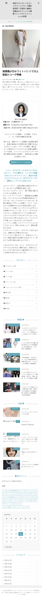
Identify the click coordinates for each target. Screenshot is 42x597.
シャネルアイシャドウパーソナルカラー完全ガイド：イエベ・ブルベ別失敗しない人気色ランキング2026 (29, 331)
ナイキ (15, 494)
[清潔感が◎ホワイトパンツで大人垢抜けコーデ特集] (21, 67)
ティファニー (27, 497)
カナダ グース (23, 494)
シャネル (5, 491)
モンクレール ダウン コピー (13, 191)
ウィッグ (9, 271)
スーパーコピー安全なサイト (13, 235)
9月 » (10, 547)
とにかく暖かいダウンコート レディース (16, 507)
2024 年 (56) (8, 567)
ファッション (10, 282)
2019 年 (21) (8, 584)
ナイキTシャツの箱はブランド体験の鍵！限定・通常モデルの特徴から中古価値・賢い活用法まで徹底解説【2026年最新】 (30, 391)
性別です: (17, 122)
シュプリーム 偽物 (10, 223)
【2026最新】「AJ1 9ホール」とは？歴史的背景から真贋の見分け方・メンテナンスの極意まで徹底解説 (29, 360)
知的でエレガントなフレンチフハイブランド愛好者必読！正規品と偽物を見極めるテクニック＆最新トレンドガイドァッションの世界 (22, 10)
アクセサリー (10, 266)
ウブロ (34, 500)
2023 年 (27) (8, 570)
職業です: (6, 125)
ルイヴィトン (7, 494)
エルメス (5, 497)
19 (21, 534)
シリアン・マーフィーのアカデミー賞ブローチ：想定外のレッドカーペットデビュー (29, 440)
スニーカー (18, 504)
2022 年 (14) (8, 573)
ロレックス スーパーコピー (13, 196)
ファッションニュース (13, 287)
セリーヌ (18, 497)
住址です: (7, 128)
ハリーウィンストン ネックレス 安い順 (30, 413)
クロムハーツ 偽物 (10, 208)
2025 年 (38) (8, 563)
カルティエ (6, 500)
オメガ (35, 497)
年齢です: (6, 122)
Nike (11, 497)
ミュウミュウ (16, 500)
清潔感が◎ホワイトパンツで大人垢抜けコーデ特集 (20, 72)
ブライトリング (8, 504)
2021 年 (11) (8, 577)
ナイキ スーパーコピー (11, 230)
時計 (8, 292)
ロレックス (21, 491)
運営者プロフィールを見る (21, 162)
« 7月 (6, 547)
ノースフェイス (32, 491)
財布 (7, 303)
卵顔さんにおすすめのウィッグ (29, 453)
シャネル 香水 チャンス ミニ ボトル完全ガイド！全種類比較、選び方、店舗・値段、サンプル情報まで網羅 (30, 375)
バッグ (8, 276)
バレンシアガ (26, 500)
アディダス (33, 494)
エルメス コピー (9, 186)
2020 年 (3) (7, 580)
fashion (22, 79)
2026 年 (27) (8, 560)
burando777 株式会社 (28, 424)
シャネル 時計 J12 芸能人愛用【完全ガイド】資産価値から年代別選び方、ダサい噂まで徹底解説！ (30, 346)
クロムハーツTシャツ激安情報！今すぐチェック (30, 465)
